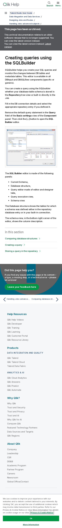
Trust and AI (13, 415)
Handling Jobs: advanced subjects (24, 23)
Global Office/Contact (18, 481)
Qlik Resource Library (17, 340)
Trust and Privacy (16, 411)
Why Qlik (11, 403)
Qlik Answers (13, 382)
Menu (58, 5)
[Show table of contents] (6, 13)
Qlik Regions (13, 435)
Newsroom (12, 477)
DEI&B (10, 461)
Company (12, 449)
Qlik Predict (13, 386)
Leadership (12, 453)
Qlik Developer (14, 323)
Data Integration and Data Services (24, 16)
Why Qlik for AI (14, 419)
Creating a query (13, 244)
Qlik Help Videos (15, 319)
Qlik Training (13, 328)
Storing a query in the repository (21, 251)
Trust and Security (16, 407)
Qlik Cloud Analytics (17, 378)
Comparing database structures (21, 238)
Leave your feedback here (21, 287)
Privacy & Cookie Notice (41, 512)
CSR (9, 457)
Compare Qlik (14, 423)
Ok (31, 518)
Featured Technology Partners (22, 427)
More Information (31, 524)
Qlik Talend (12, 358)
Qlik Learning (13, 332)
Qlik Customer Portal (17, 336)
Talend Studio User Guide (21, 13)
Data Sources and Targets (20, 431)
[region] (31, 511)
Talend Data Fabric (16, 366)
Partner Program (15, 469)
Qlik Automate (14, 390)
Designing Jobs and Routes (21, 20)
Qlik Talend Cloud (16, 362)
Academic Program (16, 465)
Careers (11, 473)
